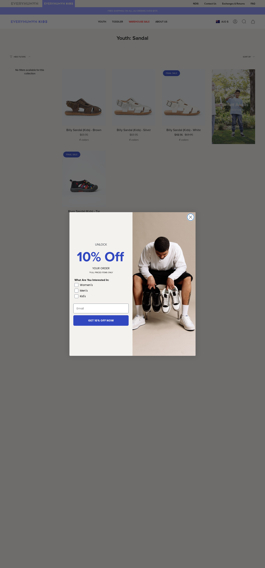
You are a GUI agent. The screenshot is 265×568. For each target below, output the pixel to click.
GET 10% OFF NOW (101, 320)
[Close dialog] (190, 217)
